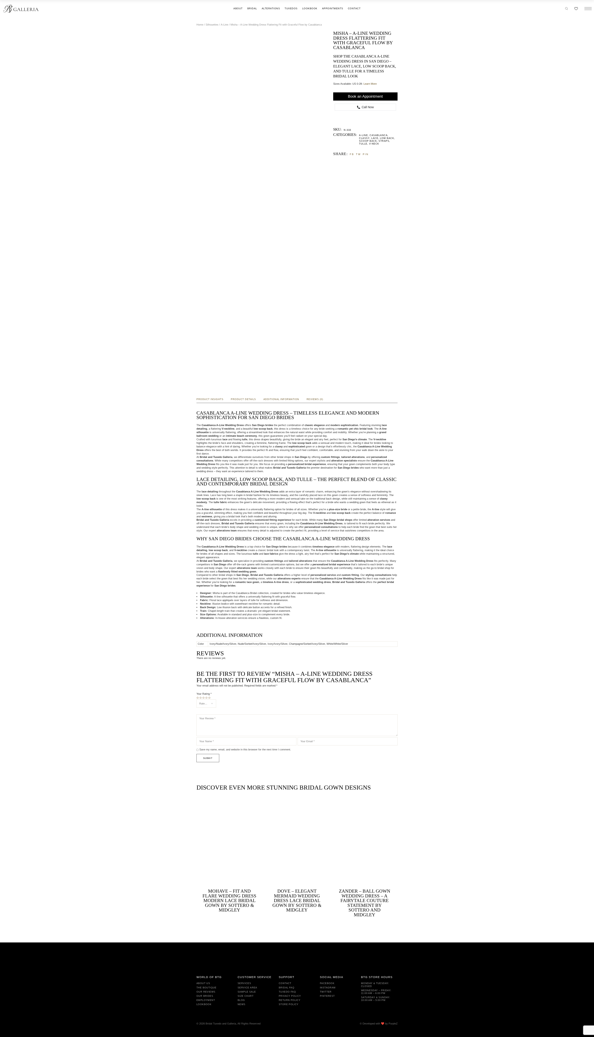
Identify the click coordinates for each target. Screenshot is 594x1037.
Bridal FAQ (286, 987)
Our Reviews (205, 991)
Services (244, 983)
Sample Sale (247, 991)
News (241, 1004)
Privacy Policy (290, 996)
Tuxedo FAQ (287, 991)
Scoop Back (368, 141)
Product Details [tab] (243, 399)
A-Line (363, 135)
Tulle (363, 143)
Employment (205, 1000)
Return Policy (289, 1000)
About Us (203, 983)
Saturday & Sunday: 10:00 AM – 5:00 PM (375, 998)
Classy (364, 138)
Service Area (247, 987)
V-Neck (374, 143)
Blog (241, 1000)
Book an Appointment (365, 96)
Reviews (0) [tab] (315, 399)
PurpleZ (393, 1023)
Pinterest (327, 996)
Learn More (370, 83)
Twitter (326, 991)
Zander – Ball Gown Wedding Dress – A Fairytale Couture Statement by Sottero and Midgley (364, 902)
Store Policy (289, 1004)
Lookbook (203, 1004)
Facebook (327, 983)
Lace (374, 138)
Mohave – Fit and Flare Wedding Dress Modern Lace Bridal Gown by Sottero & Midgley (229, 900)
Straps (384, 141)
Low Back (387, 138)
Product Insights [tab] (209, 399)
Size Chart (246, 996)
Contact (285, 983)
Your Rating (204, 693)
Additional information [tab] (281, 399)
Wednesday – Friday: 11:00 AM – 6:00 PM (376, 991)
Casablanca (378, 135)
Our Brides (204, 996)
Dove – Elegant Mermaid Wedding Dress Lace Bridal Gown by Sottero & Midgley (296, 900)
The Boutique (206, 987)
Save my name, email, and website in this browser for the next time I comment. (245, 749)
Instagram (328, 987)
